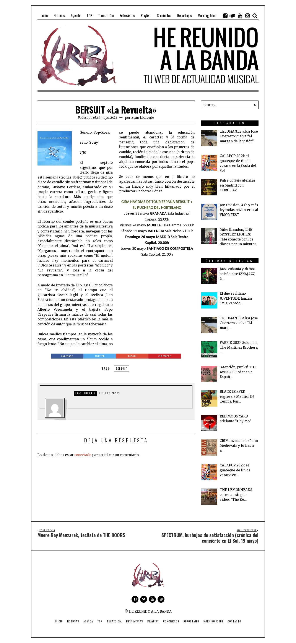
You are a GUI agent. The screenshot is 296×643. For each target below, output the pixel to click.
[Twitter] (232, 15)
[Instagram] (247, 15)
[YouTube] (240, 15)
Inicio (59, 621)
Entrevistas (134, 621)
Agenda (88, 621)
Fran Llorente (142, 117)
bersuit (121, 368)
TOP (99, 621)
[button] (254, 105)
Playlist (153, 621)
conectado (82, 455)
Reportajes (191, 621)
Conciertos (171, 621)
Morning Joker (213, 621)
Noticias (73, 621)
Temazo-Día (114, 621)
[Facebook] (225, 15)
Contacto (234, 621)
